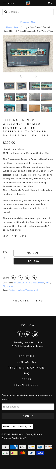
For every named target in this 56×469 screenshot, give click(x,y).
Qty (5, 252)
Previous (24, 22)
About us (26, 356)
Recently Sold (26, 385)
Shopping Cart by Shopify (14, 438)
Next (33, 22)
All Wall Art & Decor (35, 283)
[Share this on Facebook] (20, 277)
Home (9, 27)
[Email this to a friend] (34, 277)
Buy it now (33, 261)
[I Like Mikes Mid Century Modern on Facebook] (20, 334)
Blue (16, 27)
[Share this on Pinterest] (27, 277)
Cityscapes (8, 286)
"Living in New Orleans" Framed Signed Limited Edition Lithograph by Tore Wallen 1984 (26, 127)
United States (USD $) (15, 426)
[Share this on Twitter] (13, 277)
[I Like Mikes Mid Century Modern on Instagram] (35, 334)
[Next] (34, 75)
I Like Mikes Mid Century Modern (25, 434)
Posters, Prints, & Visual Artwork (23, 290)
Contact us (26, 362)
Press (26, 379)
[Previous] (21, 75)
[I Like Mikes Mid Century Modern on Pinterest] (28, 334)
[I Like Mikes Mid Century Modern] (28, 3)
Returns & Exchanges (26, 367)
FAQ (26, 373)
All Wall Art (19, 283)
